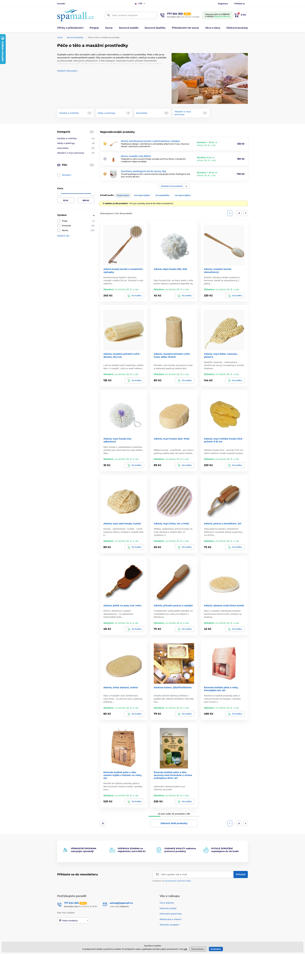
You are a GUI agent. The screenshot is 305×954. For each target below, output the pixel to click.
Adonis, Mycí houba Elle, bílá (170, 269)
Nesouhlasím (197, 949)
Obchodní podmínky (171, 913)
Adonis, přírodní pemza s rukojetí (173, 605)
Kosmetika (76, 148)
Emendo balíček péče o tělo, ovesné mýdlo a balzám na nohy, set (122, 775)
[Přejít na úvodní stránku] (75, 15)
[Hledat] (108, 15)
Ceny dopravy (167, 902)
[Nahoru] (103, 823)
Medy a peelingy (76, 143)
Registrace (223, 3)
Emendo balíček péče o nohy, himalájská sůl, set (221, 689)
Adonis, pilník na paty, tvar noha (122, 605)
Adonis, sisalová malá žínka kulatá (224, 605)
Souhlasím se (171, 881)
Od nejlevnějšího (142, 195)
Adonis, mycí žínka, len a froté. (172, 523)
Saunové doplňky (75, 37)
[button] (174, 186)
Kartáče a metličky (76, 138)
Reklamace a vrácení (170, 919)
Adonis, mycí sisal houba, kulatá (122, 523)
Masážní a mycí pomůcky (76, 153)
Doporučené (123, 195)
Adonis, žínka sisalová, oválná (120, 687)
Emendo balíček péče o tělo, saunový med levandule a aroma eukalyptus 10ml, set (173, 775)
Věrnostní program (169, 924)
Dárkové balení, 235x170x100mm (173, 687)
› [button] (67, 70)
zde (185, 949)
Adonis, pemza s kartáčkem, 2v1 (222, 523)
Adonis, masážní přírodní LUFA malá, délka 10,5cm (172, 355)
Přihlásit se (239, 3)
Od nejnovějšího (183, 195)
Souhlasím (216, 949)
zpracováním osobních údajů (178, 881)
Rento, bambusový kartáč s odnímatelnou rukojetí (150, 141)
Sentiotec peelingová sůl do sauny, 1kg (143, 171)
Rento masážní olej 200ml (136, 156)
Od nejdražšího (162, 195)
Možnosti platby (168, 908)
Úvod (59, 37)
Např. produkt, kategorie (125, 15)
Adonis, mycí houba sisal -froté (172, 438)
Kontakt (61, 3)
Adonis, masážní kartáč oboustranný (217, 270)
